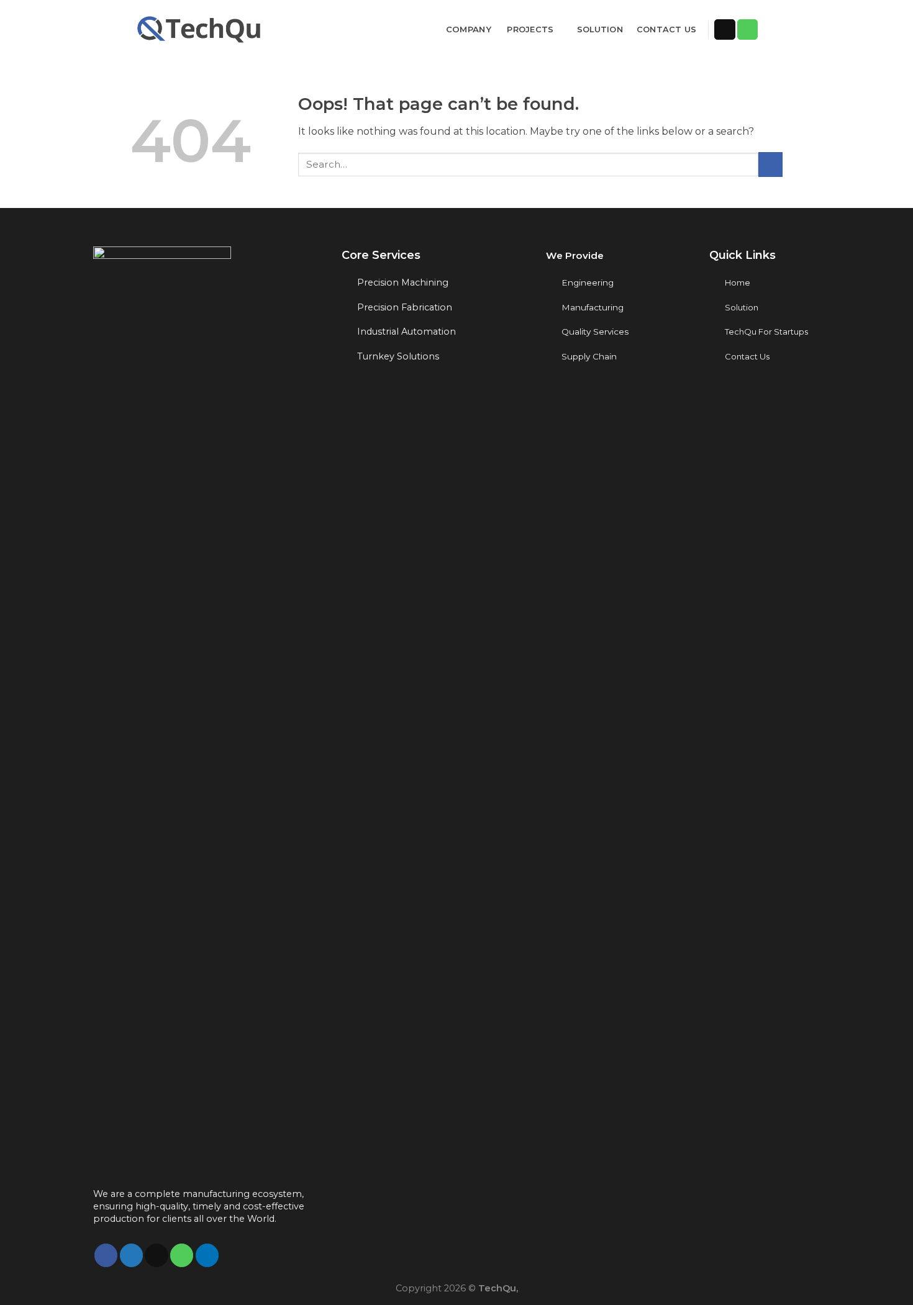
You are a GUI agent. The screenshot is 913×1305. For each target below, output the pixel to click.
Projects (530, 29)
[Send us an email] (724, 29)
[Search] (778, 29)
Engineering (587, 282)
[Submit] (770, 164)
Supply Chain (589, 356)
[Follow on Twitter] (131, 1255)
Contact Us (667, 29)
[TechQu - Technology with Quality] (200, 28)
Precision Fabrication (404, 307)
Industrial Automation (406, 331)
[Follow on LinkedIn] (207, 1255)
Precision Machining (402, 282)
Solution (600, 29)
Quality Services (595, 331)
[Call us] (747, 29)
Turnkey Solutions (398, 356)
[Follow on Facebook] (105, 1255)
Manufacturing (592, 307)
